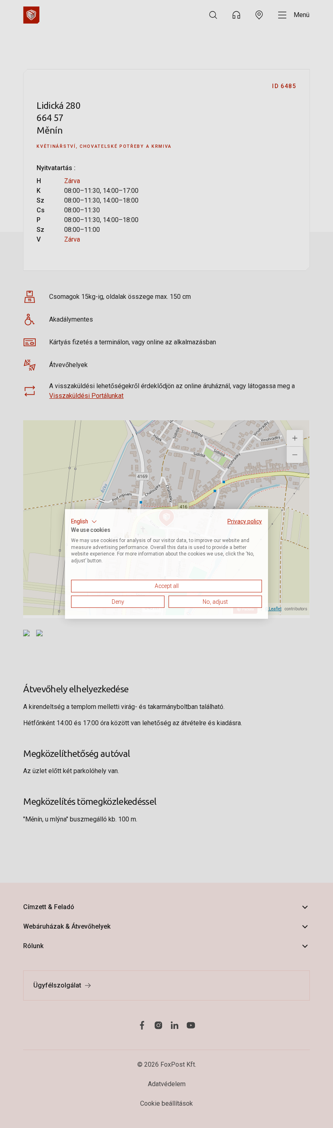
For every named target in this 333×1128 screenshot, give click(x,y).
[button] (84, 522)
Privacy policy (244, 521)
